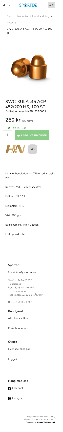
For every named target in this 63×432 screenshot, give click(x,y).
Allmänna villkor (18, 318)
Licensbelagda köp (19, 349)
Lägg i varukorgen (34, 135)
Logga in (13, 359)
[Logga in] (9, 5)
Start (9, 16)
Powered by (40, 422)
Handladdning (40, 16)
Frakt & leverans (18, 328)
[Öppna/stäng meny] (59, 5)
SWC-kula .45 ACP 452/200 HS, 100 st (30, 31)
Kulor (10, 22)
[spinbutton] (7, 135)
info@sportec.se (26, 272)
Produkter (22, 16)
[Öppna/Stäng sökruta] (4, 5)
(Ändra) (52, 417)
